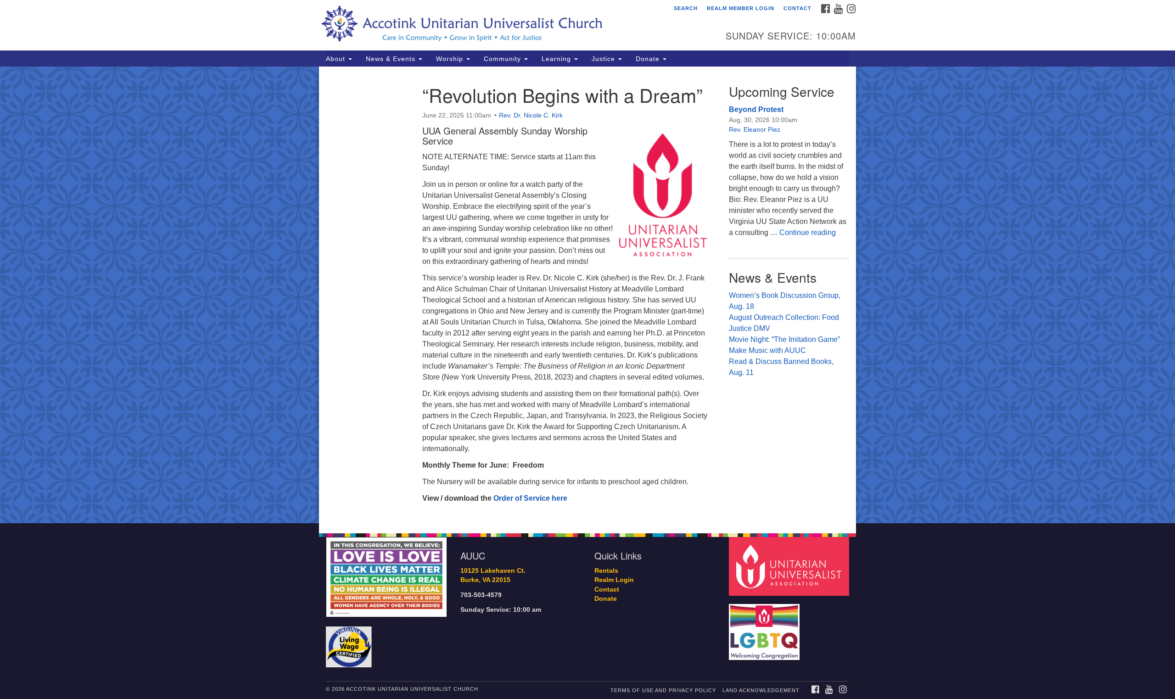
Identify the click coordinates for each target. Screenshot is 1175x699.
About (336, 58)
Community (503, 58)
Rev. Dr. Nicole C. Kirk (531, 115)
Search (686, 8)
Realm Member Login (740, 8)
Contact (797, 8)
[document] (587, 295)
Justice (604, 58)
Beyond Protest (756, 109)
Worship (450, 58)
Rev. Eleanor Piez (754, 129)
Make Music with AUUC (767, 350)
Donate (649, 58)
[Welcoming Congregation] (765, 627)
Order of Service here (530, 498)
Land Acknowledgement (761, 690)
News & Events (392, 58)
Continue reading (807, 232)
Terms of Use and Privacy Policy (663, 690)
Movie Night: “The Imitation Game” (784, 339)
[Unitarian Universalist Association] (790, 565)
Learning (557, 58)
